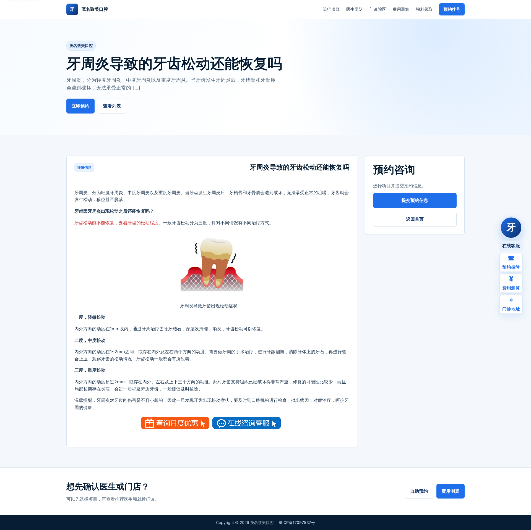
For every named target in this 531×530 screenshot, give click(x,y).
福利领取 (424, 9)
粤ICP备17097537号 (296, 522)
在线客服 (511, 245)
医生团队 (354, 9)
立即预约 (80, 106)
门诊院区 (377, 9)
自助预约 (419, 491)
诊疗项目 (331, 9)
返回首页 (415, 219)
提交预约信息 (415, 200)
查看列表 (112, 106)
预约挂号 (452, 9)
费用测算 (401, 9)
